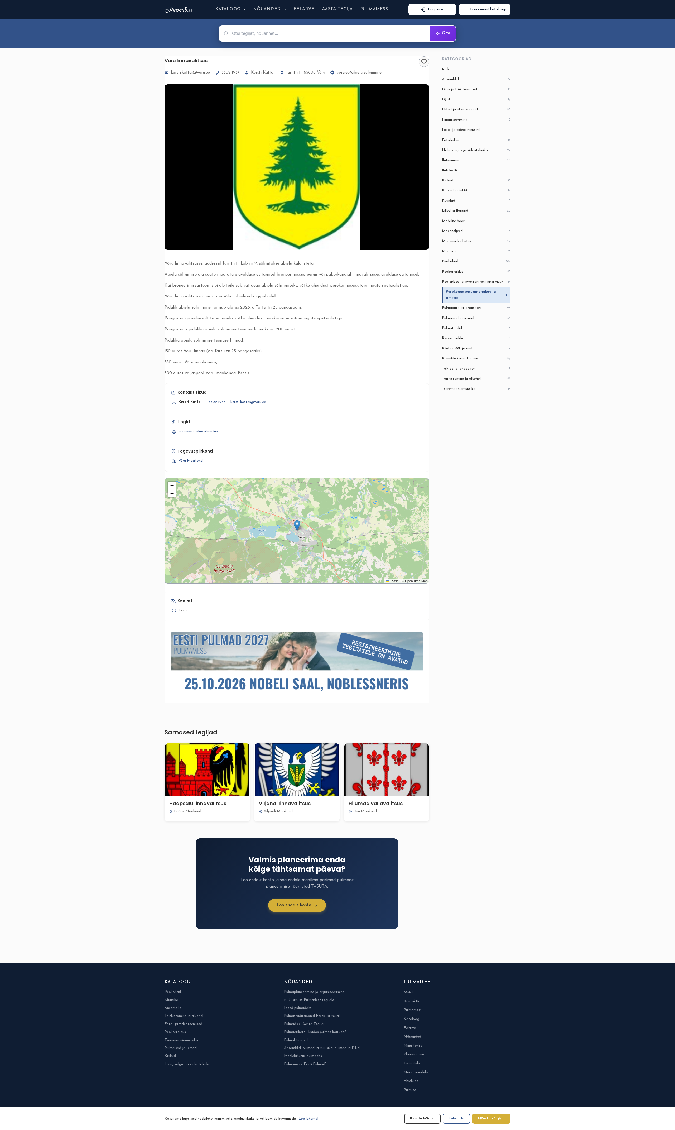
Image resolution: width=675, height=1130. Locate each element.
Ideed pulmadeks (297, 1008)
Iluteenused (476, 160)
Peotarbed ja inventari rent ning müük (476, 282)
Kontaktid (412, 1001)
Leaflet (394, 581)
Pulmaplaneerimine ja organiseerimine (314, 992)
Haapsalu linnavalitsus (197, 803)
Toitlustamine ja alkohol (476, 379)
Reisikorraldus (476, 338)
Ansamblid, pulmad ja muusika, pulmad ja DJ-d (322, 1048)
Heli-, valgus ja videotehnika (476, 150)
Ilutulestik (476, 170)
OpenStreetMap (416, 581)
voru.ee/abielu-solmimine (359, 73)
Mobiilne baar (476, 221)
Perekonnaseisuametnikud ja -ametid (476, 295)
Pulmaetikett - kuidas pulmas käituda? (315, 1032)
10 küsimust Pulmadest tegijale (309, 1000)
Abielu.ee (411, 1081)
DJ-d (476, 100)
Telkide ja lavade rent (476, 369)
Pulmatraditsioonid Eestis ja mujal (312, 1016)
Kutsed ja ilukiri (476, 191)
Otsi (446, 33)
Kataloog (227, 9)
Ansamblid (476, 79)
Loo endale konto (294, 905)
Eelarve (304, 9)
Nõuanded (267, 9)
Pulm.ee (410, 1090)
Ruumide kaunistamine (476, 358)
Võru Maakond (191, 461)
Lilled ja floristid (476, 211)
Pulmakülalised (296, 1040)
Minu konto (413, 1046)
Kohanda (456, 1119)
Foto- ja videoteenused (476, 130)
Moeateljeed (476, 231)
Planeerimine (414, 1054)
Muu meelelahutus (476, 241)
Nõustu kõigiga (491, 1119)
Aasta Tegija (337, 9)
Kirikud (476, 180)
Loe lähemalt (309, 1119)
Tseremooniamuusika (476, 389)
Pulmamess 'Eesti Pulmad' (305, 1064)
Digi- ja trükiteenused (476, 90)
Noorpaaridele (416, 1072)
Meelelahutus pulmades (303, 1056)
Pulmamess (374, 9)
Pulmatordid (476, 328)
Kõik (445, 69)
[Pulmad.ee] (180, 9)
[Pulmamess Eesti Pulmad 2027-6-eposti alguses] (297, 664)
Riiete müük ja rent (476, 348)
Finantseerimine (476, 120)
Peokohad (476, 261)
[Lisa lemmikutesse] (424, 61)
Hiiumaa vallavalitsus (376, 803)
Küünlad (476, 201)
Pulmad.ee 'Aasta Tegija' (304, 1024)
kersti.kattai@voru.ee (190, 73)
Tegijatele (412, 1063)
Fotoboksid (476, 140)
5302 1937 (230, 73)
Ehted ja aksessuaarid (476, 110)
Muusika (476, 251)
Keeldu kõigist (422, 1119)
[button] (297, 525)
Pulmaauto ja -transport (476, 308)
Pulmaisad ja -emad (476, 318)
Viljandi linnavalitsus (285, 803)
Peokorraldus (476, 272)
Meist (408, 992)
